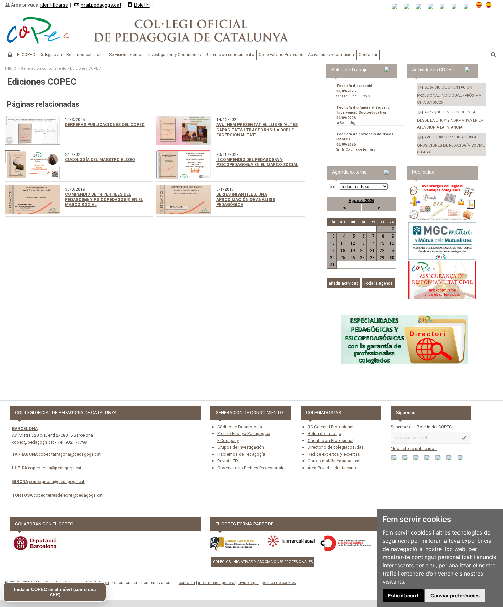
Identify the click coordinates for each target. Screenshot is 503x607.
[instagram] (456, 6)
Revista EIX (228, 460)
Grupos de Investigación (240, 447)
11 (342, 243)
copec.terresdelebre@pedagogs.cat (68, 495)
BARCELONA (25, 428)
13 (362, 243)
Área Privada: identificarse (332, 467)
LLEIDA (19, 467)
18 (342, 250)
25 (342, 257)
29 (381, 257)
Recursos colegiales (85, 54)
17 (332, 250)
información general (216, 582)
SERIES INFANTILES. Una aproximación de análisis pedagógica (245, 199)
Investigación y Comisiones (174, 54)
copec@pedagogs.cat (33, 442)
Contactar (368, 54)
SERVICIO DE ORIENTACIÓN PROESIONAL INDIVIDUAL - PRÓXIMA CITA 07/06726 (449, 95)
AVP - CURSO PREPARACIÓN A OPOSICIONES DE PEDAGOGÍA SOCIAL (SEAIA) (451, 144)
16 (391, 243)
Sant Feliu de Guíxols (354, 91)
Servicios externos (126, 54)
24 (332, 257)
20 (362, 250)
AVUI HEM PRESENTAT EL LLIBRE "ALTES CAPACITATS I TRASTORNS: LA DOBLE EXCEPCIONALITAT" (257, 129)
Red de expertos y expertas (334, 454)
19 (352, 250)
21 (372, 250)
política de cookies (279, 582)
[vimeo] (468, 6)
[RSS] (396, 6)
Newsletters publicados (414, 448)
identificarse (54, 5)
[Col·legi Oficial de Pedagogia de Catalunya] (160, 31)
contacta (187, 582)
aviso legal (248, 582)
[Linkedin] (444, 6)
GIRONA (20, 481)
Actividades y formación (331, 54)
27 (362, 257)
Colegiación (50, 54)
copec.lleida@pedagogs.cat (54, 467)
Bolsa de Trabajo (324, 433)
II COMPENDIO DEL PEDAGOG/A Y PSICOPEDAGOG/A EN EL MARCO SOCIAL (257, 162)
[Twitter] (432, 6)
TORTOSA (22, 495)
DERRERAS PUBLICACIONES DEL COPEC (105, 124)
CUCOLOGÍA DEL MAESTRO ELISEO (100, 159)
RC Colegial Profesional (330, 426)
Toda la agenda (378, 283)
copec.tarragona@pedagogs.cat (70, 454)
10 (332, 243)
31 (332, 264)
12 (352, 243)
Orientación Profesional (330, 440)
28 (372, 257)
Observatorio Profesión (281, 54)
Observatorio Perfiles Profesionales (252, 467)
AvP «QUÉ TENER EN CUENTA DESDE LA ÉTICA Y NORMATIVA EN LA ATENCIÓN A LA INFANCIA (450, 120)
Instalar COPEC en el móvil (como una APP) (55, 592)
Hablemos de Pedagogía (241, 454)
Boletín (142, 5)
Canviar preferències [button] (455, 595)
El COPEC (26, 54)
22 (381, 250)
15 (381, 243)
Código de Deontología (239, 426)
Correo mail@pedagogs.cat (334, 460)
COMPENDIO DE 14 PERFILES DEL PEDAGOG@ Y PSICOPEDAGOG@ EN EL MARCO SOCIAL (104, 199)
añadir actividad (343, 283)
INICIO (10, 68)
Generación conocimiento (229, 54)
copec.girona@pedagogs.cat (57, 481)
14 (372, 243)
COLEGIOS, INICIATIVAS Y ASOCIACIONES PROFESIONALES (263, 561)
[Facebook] (420, 6)
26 (352, 257)
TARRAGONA (25, 454)
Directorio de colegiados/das (336, 447)
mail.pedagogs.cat (101, 5)
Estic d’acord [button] (403, 595)
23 (391, 250)
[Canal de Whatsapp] (408, 6)
